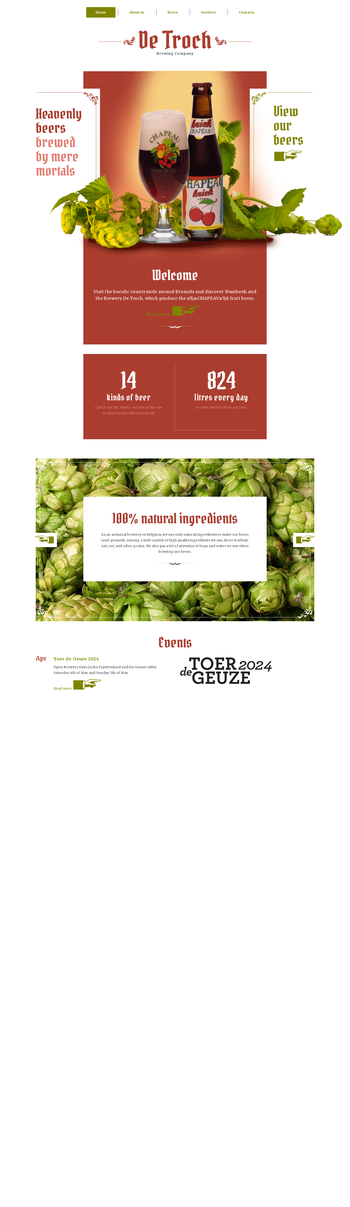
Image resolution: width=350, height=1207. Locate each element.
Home (100, 12)
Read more (159, 314)
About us (136, 12)
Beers (172, 12)
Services (208, 12)
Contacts (247, 12)
